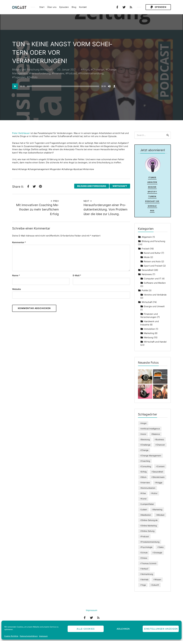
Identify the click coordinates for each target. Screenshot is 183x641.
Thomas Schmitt (148, 563)
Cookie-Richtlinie (11, 636)
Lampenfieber (147, 504)
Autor (143, 434)
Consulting (146, 466)
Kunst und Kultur (152, 253)
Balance (156, 434)
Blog (74, 7)
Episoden (64, 7)
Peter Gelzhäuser (21, 133)
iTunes (152, 177)
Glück (143, 477)
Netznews (147, 274)
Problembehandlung (92, 73)
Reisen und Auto (152, 261)
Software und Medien (155, 282)
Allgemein (147, 237)
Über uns (51, 7)
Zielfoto (32, 77)
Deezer (152, 187)
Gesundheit (147, 270)
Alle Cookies (86, 628)
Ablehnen (123, 628)
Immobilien (149, 329)
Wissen (158, 579)
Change (144, 450)
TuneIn (152, 196)
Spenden (160, 7)
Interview (58, 73)
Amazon (152, 182)
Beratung (145, 439)
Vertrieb (144, 579)
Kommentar (19, 242)
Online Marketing (149, 525)
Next (86, 201)
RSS (152, 211)
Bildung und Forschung (25, 69)
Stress (144, 558)
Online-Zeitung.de (149, 520)
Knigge (159, 482)
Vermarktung (147, 574)
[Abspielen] (15, 86)
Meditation (146, 515)
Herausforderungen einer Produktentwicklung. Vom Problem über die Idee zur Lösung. (105, 209)
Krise (143, 493)
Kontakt (83, 7)
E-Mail (77, 275)
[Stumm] (109, 86)
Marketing (149, 333)
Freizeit (145, 248)
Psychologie (146, 547)
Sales (161, 547)
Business (160, 439)
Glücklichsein (159, 477)
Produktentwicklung (150, 542)
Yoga (143, 585)
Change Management (151, 455)
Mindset (160, 515)
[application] (64, 86)
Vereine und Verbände (155, 294)
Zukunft (155, 585)
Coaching (145, 461)
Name (16, 275)
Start (41, 7)
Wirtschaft (46, 69)
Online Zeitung (147, 531)
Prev (56, 201)
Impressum (43, 636)
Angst (85, 69)
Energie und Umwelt (154, 306)
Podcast (72, 73)
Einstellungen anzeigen (161, 628)
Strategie (158, 552)
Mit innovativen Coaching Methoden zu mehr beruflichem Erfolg (37, 209)
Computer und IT (152, 278)
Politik (145, 290)
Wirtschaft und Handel (155, 341)
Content (161, 466)
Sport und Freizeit (153, 265)
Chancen (161, 445)
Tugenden (19, 77)
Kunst (144, 499)
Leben (144, 509)
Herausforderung (40, 73)
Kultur (154, 493)
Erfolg (144, 472)
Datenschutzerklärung (29, 636)
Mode (147, 257)
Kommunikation (148, 488)
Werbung (148, 337)
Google (152, 206)
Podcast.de (152, 201)
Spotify (152, 192)
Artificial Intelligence (150, 429)
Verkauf (144, 569)
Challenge (98, 69)
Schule (144, 552)
